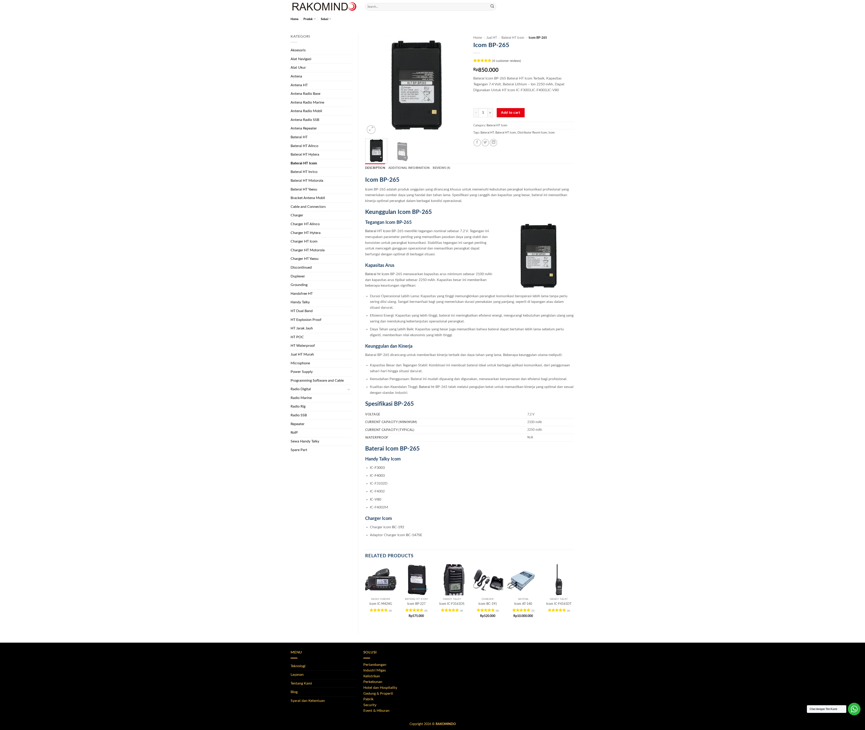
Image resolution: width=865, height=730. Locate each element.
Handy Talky (300, 302)
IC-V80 (375, 499)
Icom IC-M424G (380, 603)
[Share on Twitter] (485, 142)
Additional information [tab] (409, 168)
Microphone (300, 363)
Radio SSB (299, 415)
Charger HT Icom (304, 241)
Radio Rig (298, 406)
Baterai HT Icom (304, 163)
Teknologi (298, 666)
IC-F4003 (377, 475)
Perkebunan (372, 682)
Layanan (297, 674)
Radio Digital (301, 389)
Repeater (298, 424)
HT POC (297, 337)
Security (369, 705)
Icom (552, 132)
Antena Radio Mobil (306, 111)
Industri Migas (374, 670)
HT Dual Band (302, 311)
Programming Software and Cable (317, 380)
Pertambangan (374, 665)
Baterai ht (427, 387)
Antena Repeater (304, 128)
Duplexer (298, 276)
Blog (294, 692)
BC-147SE (414, 535)
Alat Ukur (298, 67)
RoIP (294, 432)
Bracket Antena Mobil (308, 198)
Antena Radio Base (305, 93)
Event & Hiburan (376, 710)
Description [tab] (375, 168)
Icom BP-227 (416, 603)
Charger (297, 215)
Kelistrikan (371, 676)
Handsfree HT (302, 293)
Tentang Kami (301, 683)
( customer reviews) (506, 61)
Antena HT (299, 85)
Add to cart (510, 112)
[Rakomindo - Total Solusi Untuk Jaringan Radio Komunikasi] (324, 6)
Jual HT (491, 37)
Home (294, 19)
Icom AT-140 (523, 603)
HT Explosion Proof (306, 320)
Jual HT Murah (302, 354)
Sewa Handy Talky (305, 441)
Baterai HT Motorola (307, 180)
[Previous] (373, 84)
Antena (296, 76)
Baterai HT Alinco (304, 146)
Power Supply (302, 372)
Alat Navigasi (301, 59)
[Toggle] (348, 389)
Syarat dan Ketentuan (308, 701)
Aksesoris (298, 50)
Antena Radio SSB (305, 120)
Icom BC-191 (487, 603)
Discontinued (301, 267)
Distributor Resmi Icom (532, 132)
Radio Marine (301, 398)
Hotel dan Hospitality (380, 687)
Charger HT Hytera (306, 233)
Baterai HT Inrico (304, 172)
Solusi (324, 19)
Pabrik (368, 699)
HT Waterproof (303, 345)
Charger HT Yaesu (305, 259)
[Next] (459, 84)
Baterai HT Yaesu (304, 189)
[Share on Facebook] (477, 142)
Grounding (299, 285)
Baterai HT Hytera (305, 154)
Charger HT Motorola (308, 250)
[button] (371, 129)
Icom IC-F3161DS (451, 603)
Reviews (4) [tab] (441, 168)
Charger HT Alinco (305, 224)
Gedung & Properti (378, 693)
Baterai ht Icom (377, 274)
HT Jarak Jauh (302, 328)
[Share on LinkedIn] (493, 142)
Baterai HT (299, 137)
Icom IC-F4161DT (558, 603)
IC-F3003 (377, 467)
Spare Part (299, 450)
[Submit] (492, 7)
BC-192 (398, 527)
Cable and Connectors (308, 207)
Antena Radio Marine (307, 102)
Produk (308, 19)
